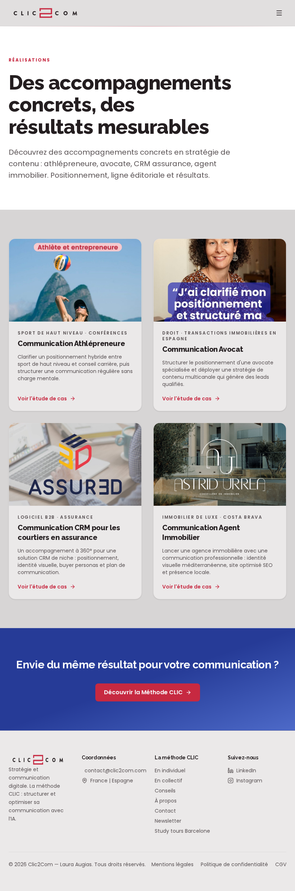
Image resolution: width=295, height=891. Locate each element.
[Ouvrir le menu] (279, 13)
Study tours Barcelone (182, 831)
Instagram (249, 780)
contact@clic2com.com (112, 770)
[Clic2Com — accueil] (45, 13)
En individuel (170, 770)
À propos (166, 800)
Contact (165, 810)
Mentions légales (172, 864)
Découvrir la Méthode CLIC (143, 692)
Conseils (165, 790)
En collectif (168, 780)
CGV (280, 864)
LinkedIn (246, 770)
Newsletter (168, 820)
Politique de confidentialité (234, 864)
